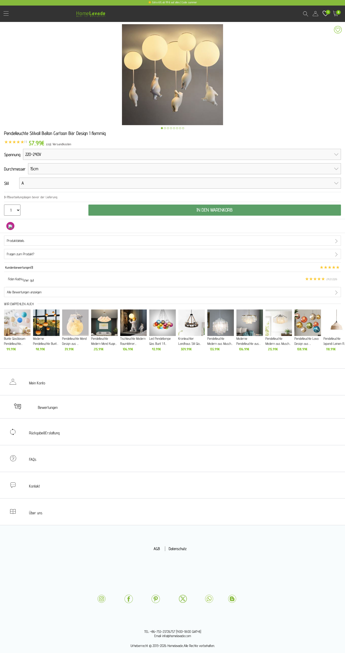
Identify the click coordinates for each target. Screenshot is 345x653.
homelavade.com (92, 12)
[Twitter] (183, 599)
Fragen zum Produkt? (20, 254)
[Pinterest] (156, 599)
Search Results (305, 14)
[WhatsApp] (209, 599)
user (315, 14)
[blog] (232, 599)
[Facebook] (128, 599)
